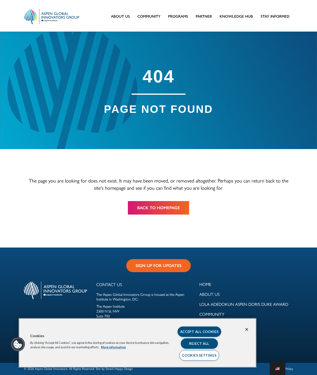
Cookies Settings (199, 355)
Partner (204, 16)
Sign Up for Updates (158, 265)
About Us (120, 16)
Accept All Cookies (199, 332)
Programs (178, 16)
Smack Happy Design (119, 368)
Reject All (199, 344)
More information (113, 347)
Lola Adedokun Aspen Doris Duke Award (243, 304)
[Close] (247, 329)
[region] (137, 343)
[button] (17, 344)
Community (148, 16)
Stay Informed (275, 16)
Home (205, 284)
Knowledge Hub (236, 16)
